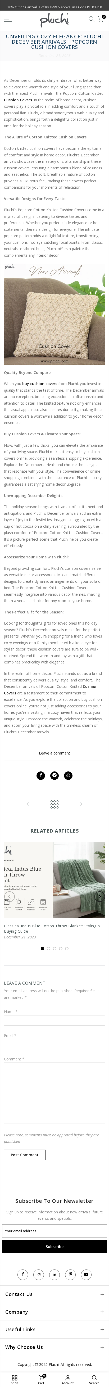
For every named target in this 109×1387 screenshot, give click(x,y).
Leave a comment (54, 753)
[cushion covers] (54, 314)
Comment (14, 1058)
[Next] (99, 896)
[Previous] (9, 896)
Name (11, 1011)
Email (10, 1035)
